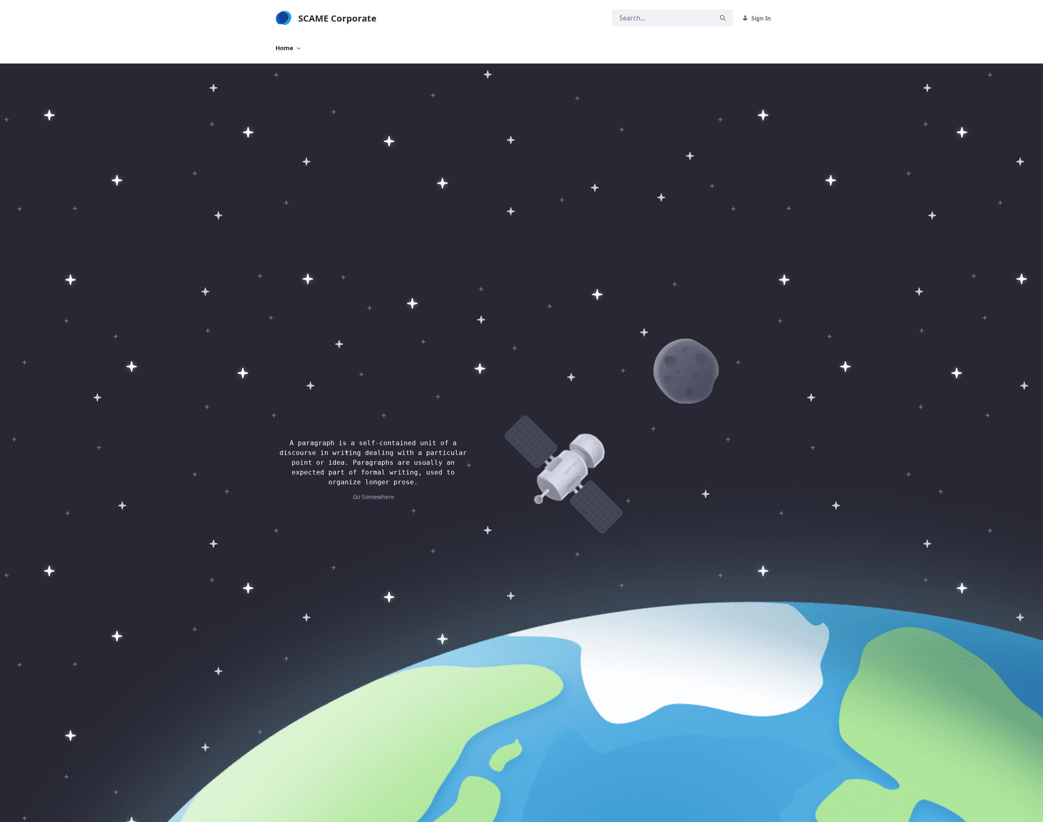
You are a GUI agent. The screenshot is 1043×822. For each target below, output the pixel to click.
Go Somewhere (373, 497)
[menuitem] (288, 48)
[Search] (723, 18)
